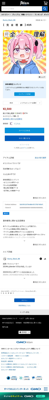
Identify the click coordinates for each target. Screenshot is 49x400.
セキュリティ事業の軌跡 (8, 370)
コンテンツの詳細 (24, 94)
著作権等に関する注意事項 (12, 119)
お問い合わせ (29, 318)
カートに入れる (24, 130)
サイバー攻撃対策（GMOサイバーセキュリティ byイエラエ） (19, 364)
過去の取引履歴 (40, 158)
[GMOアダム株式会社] (24, 342)
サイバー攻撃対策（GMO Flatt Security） (13, 367)
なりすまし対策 (31, 367)
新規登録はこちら (24, 305)
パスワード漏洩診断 (7, 356)
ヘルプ (21, 318)
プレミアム (16, 14)
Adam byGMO (5, 291)
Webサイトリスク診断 (22, 356)
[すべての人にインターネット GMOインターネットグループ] (21, 389)
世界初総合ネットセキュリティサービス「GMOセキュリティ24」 (20, 353)
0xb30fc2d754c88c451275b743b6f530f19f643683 (32, 204)
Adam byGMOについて (9, 318)
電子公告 (5, 327)
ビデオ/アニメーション (17, 291)
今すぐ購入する (24, 138)
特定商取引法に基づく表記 (32, 323)
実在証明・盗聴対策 (7, 361)
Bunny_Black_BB (9, 20)
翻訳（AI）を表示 (40, 198)
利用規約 (19, 323)
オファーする (24, 145)
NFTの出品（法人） (8, 323)
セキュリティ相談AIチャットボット (11, 358)
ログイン (24, 148)
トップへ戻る (24, 312)
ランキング (39, 14)
